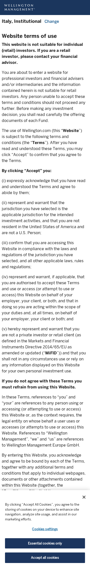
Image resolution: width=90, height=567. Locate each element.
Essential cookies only (45, 543)
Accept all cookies (45, 557)
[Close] (84, 497)
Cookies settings (45, 529)
